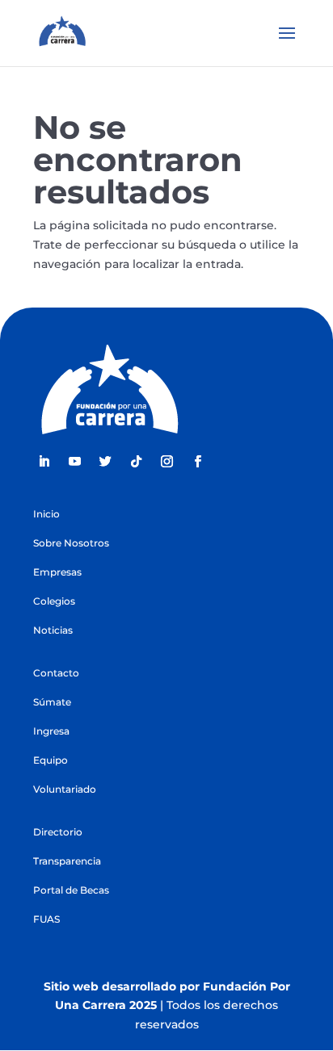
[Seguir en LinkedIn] (44, 462)
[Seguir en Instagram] (166, 462)
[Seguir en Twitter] (105, 462)
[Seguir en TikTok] (136, 462)
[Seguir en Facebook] (197, 462)
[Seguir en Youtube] (74, 462)
